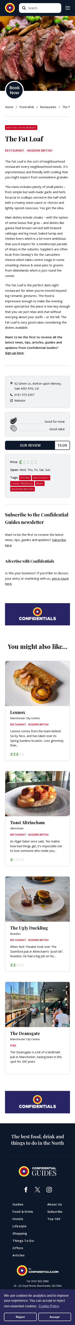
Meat (39, 483)
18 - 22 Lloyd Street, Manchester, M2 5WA (37, 1286)
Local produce (22, 483)
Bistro (25, 477)
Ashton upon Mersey (21, 127)
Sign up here (14, 353)
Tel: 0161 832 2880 (37, 1281)
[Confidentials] (37, 1270)
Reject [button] (20, 1317)
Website (19, 401)
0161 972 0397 (24, 395)
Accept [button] (55, 1317)
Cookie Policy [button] (49, 1306)
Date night (41, 477)
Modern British (22, 489)
